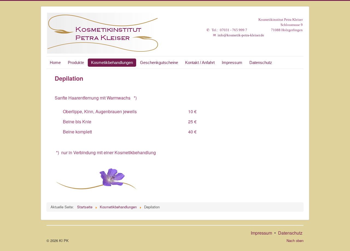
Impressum (232, 62)
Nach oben (295, 240)
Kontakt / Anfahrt (200, 62)
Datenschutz (260, 62)
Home (55, 62)
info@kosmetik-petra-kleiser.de (241, 35)
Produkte (76, 62)
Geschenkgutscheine (159, 62)
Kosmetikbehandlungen (112, 62)
